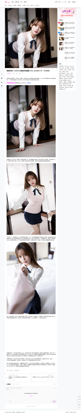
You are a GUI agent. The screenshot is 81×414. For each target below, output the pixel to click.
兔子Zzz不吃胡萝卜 (62, 73)
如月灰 (64, 76)
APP (21, 1)
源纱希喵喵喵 (70, 82)
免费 (13, 1)
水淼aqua (69, 80)
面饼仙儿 (71, 87)
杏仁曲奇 (60, 80)
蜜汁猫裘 (69, 85)
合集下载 (17, 1)
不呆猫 (63, 71)
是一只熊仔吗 (70, 78)
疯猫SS (60, 83)
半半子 (72, 73)
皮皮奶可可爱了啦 (65, 83)
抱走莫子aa (61, 78)
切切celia (68, 73)
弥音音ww (72, 76)
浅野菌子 (65, 82)
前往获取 (29, 82)
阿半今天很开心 (61, 87)
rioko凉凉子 (61, 69)
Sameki (65, 69)
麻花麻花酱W (61, 89)
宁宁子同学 (68, 76)
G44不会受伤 (61, 66)
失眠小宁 (60, 76)
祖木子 (70, 83)
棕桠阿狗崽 (65, 80)
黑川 (65, 89)
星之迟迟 (65, 78)
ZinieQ (60, 71)
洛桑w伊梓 (61, 82)
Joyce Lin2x (72, 66)
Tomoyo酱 (69, 69)
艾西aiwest (65, 85)
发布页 (25, 1)
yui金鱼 (73, 69)
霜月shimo (67, 87)
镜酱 (72, 85)
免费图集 (9, 73)
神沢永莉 (60, 85)
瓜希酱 (74, 82)
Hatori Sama (67, 66)
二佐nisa (67, 71)
